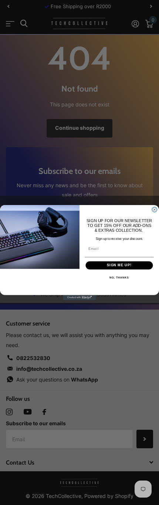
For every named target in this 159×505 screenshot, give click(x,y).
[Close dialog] (154, 209)
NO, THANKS (119, 277)
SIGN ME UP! (119, 265)
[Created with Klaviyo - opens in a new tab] (79, 297)
